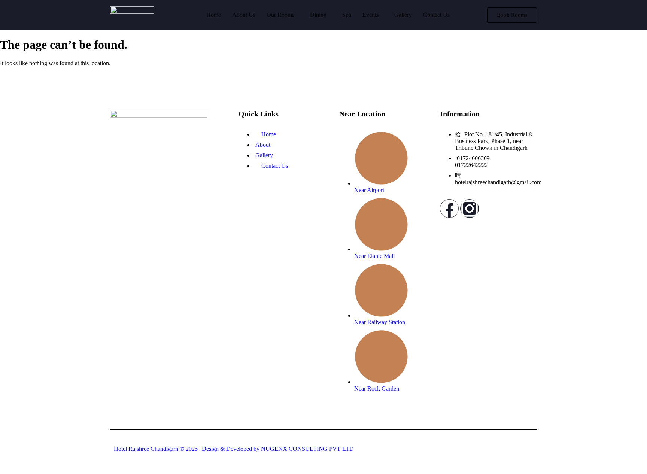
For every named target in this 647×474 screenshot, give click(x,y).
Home (213, 15)
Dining (318, 15)
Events (370, 15)
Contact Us (436, 15)
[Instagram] (469, 208)
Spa (346, 15)
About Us (243, 15)
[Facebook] (449, 208)
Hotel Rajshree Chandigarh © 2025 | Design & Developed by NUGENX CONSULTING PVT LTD (234, 449)
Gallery (403, 15)
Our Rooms (280, 15)
